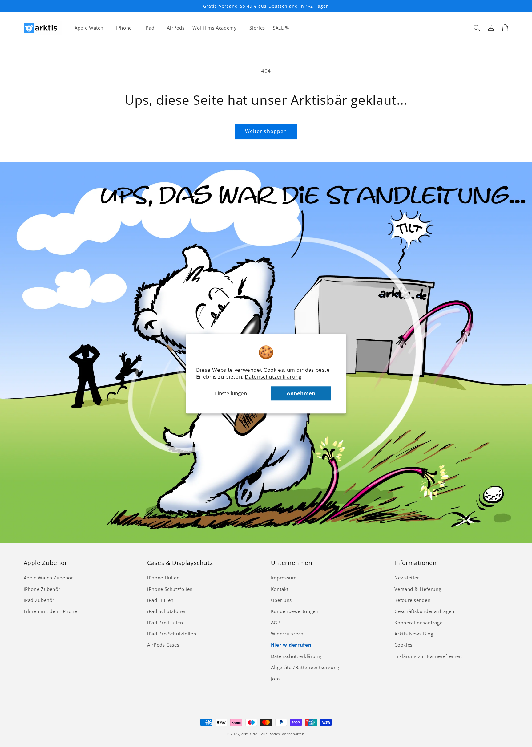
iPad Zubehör (39, 600)
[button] (477, 28)
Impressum (284, 577)
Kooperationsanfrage (418, 622)
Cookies (403, 645)
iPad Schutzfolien (167, 611)
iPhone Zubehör (42, 589)
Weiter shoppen (266, 131)
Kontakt (279, 589)
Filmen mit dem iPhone (50, 611)
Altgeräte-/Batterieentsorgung (305, 667)
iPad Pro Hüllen (165, 622)
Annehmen (301, 393)
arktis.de (249, 734)
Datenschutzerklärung (273, 376)
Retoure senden (412, 600)
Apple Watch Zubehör (48, 577)
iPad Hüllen (160, 600)
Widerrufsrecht (288, 634)
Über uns (281, 600)
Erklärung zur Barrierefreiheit (428, 656)
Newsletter (406, 577)
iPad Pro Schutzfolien (171, 634)
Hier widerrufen (291, 645)
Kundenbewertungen (295, 611)
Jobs (276, 679)
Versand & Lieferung (417, 589)
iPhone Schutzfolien (170, 589)
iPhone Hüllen (163, 577)
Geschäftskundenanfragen (424, 611)
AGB (276, 622)
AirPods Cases (163, 645)
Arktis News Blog (413, 634)
